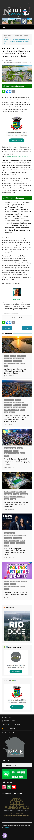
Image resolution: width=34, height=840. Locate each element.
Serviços (12, 412)
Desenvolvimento (8, 400)
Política (6, 455)
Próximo (26, 328)
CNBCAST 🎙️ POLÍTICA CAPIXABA (12, 725)
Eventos (16, 450)
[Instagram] (14, 317)
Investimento (7, 407)
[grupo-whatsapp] (17, 86)
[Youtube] (12, 317)
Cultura (6, 581)
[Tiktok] (19, 317)
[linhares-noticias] (17, 129)
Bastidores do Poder (9, 533)
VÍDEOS (6, 545)
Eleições (20, 448)
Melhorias (22, 407)
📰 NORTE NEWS (7, 717)
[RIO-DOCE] (17, 626)
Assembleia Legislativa (9, 448)
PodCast (6, 543)
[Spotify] (21, 317)
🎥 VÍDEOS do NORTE (8, 721)
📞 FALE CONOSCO (8, 732)
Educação (13, 356)
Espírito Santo (21, 356)
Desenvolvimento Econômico (11, 535)
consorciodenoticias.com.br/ (11, 313)
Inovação (25, 405)
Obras (5, 366)
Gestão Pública (17, 538)
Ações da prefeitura (9, 491)
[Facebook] (17, 317)
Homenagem (7, 405)
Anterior (7, 328)
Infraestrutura (7, 361)
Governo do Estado (18, 358)
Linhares (6, 62)
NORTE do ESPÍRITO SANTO (11, 363)
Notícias (20, 62)
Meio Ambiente (13, 62)
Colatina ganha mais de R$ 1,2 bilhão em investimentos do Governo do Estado (15, 371)
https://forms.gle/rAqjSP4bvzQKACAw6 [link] (17, 156)
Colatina (6, 356)
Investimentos (17, 361)
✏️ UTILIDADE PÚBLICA (9, 728)
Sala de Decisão (20, 543)
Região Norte (27, 62)
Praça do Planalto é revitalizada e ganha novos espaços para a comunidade (16, 504)
